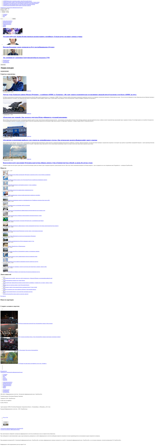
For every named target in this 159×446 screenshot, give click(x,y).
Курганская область (7, 23)
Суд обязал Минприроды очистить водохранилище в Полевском (22, 236)
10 (19, 363)
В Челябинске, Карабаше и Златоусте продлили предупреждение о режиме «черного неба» (27, 266)
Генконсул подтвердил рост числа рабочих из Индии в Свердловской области (19, 289)
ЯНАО (4, 26)
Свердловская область (7, 20)
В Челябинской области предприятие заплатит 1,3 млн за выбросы (22, 184)
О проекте (5, 14)
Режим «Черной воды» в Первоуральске (16, 246)
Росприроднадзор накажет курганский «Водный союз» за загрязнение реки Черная (25, 220)
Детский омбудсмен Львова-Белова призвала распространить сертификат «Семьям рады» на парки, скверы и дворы (27, 282)
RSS (4, 16)
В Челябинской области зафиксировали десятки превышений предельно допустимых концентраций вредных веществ (33, 225)
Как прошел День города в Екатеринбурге (29, 350)
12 (19, 350)
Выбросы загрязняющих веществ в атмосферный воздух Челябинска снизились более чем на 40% (29, 200)
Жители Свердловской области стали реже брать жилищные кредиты (17, 291)
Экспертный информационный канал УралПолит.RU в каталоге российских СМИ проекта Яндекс (11, 429)
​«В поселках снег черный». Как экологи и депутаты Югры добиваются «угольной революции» (35, 117)
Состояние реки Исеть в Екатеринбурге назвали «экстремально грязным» (24, 251)
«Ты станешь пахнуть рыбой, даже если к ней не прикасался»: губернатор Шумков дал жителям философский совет (27, 278)
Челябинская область (7, 22)
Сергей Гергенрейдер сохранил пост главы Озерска (14, 280)
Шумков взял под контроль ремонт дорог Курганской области (16, 284)
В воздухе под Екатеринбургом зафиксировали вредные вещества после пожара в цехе (26, 210)
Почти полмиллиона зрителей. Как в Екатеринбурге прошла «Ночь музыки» (36, 323)
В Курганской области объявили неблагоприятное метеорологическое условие (25, 215)
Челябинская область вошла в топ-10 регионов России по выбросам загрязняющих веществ (27, 179)
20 (19, 323)
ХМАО (4, 25)
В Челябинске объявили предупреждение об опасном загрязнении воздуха (24, 271)
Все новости (3, 296)
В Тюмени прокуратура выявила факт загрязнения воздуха (20, 190)
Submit (14, 18)
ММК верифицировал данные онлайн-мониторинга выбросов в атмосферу (24, 195)
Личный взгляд (6, 60)
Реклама (4, 15)
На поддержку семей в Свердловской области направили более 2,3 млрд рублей (20, 287)
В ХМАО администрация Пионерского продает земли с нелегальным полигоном (25, 230)
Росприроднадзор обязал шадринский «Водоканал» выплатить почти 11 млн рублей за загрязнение (29, 174)
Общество (29, 90)
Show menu (3, 64)
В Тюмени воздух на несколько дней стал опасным (19, 205)
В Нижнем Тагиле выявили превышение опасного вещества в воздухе (23, 261)
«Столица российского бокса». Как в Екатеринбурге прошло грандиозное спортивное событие (40, 336)
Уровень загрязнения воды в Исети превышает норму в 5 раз (21, 241)
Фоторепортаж (6, 62)
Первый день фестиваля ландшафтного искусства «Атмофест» (33, 363)
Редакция (5, 378)
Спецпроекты (6, 61)
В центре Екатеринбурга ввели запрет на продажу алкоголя (15, 293)
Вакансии (5, 379)
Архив (4, 377)
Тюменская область (7, 24)
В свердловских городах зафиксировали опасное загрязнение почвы (22, 256)
